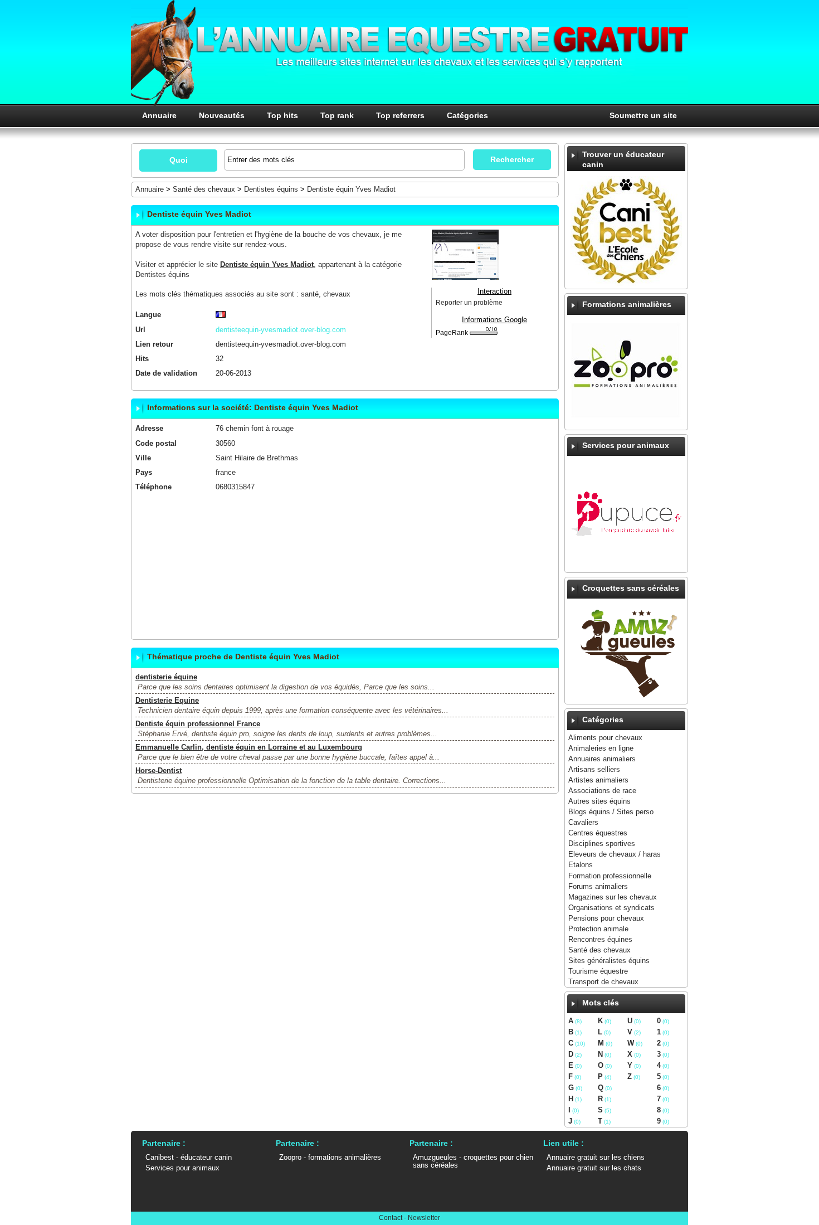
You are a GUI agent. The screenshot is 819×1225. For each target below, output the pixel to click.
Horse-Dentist (158, 770)
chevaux (336, 294)
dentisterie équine (166, 677)
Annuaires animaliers (602, 759)
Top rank (337, 115)
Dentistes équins (271, 189)
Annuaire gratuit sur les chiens (596, 1157)
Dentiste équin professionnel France (197, 724)
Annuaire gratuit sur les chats (594, 1168)
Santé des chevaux (599, 950)
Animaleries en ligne (600, 748)
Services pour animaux (182, 1168)
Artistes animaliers (598, 780)
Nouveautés (222, 115)
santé (310, 294)
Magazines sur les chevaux (612, 897)
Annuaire (159, 115)
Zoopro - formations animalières (330, 1157)
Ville (143, 458)
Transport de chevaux (603, 982)
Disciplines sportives (601, 843)
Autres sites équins (599, 801)
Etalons (580, 865)
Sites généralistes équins (609, 960)
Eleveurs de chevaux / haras (614, 854)
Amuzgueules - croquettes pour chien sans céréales (473, 1161)
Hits (142, 358)
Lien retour (154, 344)
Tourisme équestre (598, 971)
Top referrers (400, 115)
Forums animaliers (598, 886)
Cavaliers (583, 822)
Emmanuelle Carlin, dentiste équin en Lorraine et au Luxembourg (248, 747)
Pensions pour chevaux (606, 918)
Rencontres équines (600, 939)
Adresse (149, 428)
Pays (143, 472)
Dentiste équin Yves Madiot (351, 189)
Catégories (467, 115)
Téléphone (153, 487)
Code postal (156, 443)
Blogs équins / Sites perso (611, 812)
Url (140, 329)
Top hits (282, 115)
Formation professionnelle (609, 876)
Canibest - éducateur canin (188, 1157)
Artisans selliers (594, 769)
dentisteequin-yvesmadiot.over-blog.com (281, 344)
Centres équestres (597, 833)
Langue (148, 314)
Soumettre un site (643, 115)
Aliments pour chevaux (605, 737)
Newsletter (424, 1217)
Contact (390, 1217)
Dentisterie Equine (167, 700)
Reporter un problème (469, 302)
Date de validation (166, 373)
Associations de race (602, 790)
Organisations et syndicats (611, 907)
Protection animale (598, 929)
